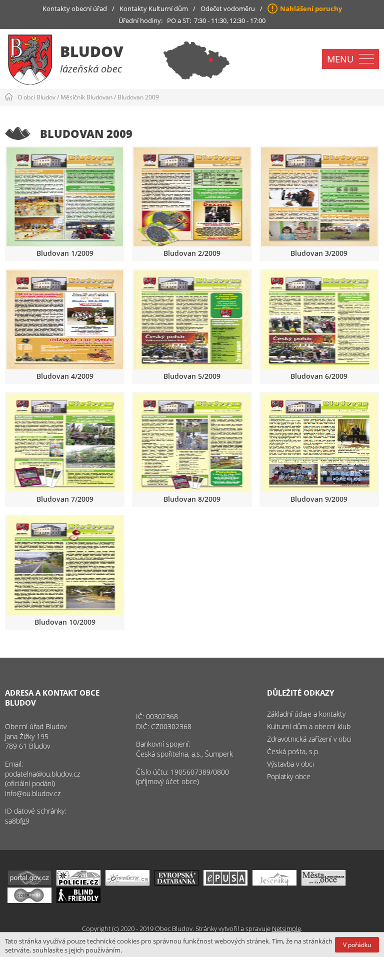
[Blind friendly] (78, 900)
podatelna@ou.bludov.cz (42, 774)
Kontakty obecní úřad (74, 8)
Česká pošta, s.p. (293, 751)
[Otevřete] (127, 883)
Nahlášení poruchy (311, 8)
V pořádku (357, 945)
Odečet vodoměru (227, 8)
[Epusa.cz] (225, 883)
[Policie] (78, 883)
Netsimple (286, 928)
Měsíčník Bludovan (86, 97)
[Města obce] (323, 883)
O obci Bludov (37, 97)
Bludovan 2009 (138, 97)
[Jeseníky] (274, 883)
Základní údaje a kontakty (306, 714)
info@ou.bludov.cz (32, 793)
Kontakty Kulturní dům (154, 8)
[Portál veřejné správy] (29, 883)
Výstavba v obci (290, 764)
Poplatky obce (288, 776)
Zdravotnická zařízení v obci (309, 739)
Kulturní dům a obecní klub (308, 726)
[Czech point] (29, 900)
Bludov (92, 51)
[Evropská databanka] (176, 883)
